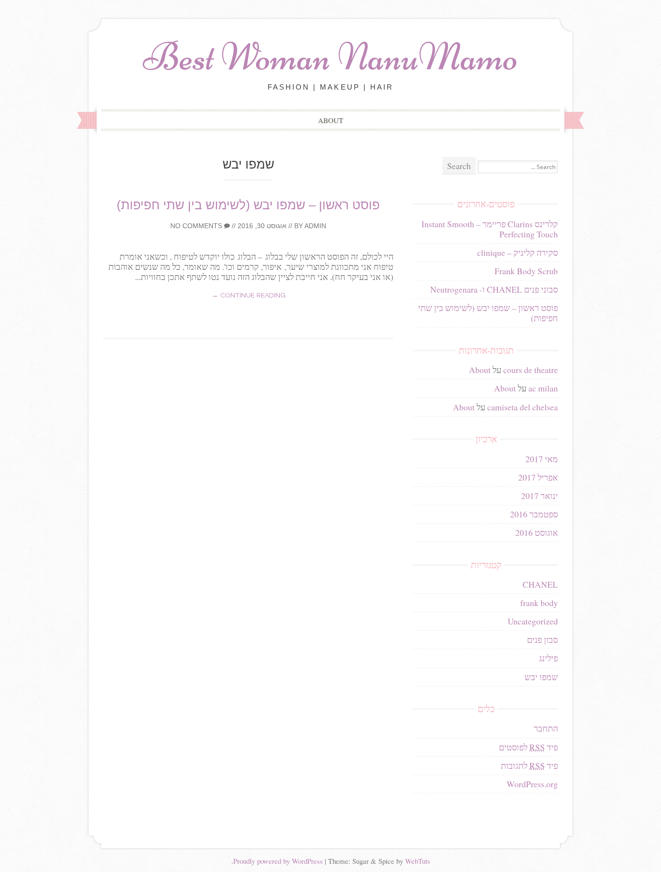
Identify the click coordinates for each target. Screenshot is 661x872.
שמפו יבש (541, 677)
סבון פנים (542, 639)
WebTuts (417, 861)
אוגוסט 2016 (536, 532)
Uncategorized (533, 621)
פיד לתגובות (529, 765)
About (330, 120)
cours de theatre (530, 369)
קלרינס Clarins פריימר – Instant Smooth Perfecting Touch (489, 229)
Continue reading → (248, 295)
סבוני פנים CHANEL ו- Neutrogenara (494, 289)
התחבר (546, 728)
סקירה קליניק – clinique (517, 252)
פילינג (548, 658)
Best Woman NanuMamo (330, 56)
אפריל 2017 (538, 477)
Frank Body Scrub (526, 271)
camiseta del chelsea (522, 407)
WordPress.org (532, 784)
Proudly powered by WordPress (278, 861)
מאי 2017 (542, 459)
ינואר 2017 (539, 495)
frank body (539, 602)
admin (315, 226)
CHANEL (540, 584)
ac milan (543, 388)
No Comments (197, 226)
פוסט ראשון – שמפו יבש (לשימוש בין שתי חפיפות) (248, 205)
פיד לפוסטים (528, 747)
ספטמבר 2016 (534, 514)
